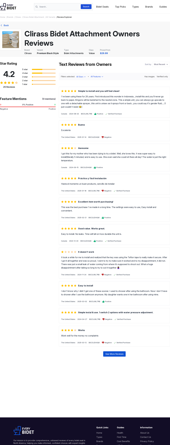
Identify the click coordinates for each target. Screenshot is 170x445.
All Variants (50, 17)
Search (86, 6)
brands (10, 17)
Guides (163, 6)
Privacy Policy (147, 441)
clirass (18, 17)
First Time (121, 437)
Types (135, 6)
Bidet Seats (102, 6)
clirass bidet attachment (33, 17)
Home (2, 17)
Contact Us (145, 437)
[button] (161, 64)
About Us (144, 432)
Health (120, 432)
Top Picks (120, 6)
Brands (149, 6)
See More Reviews (114, 354)
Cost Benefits (123, 441)
